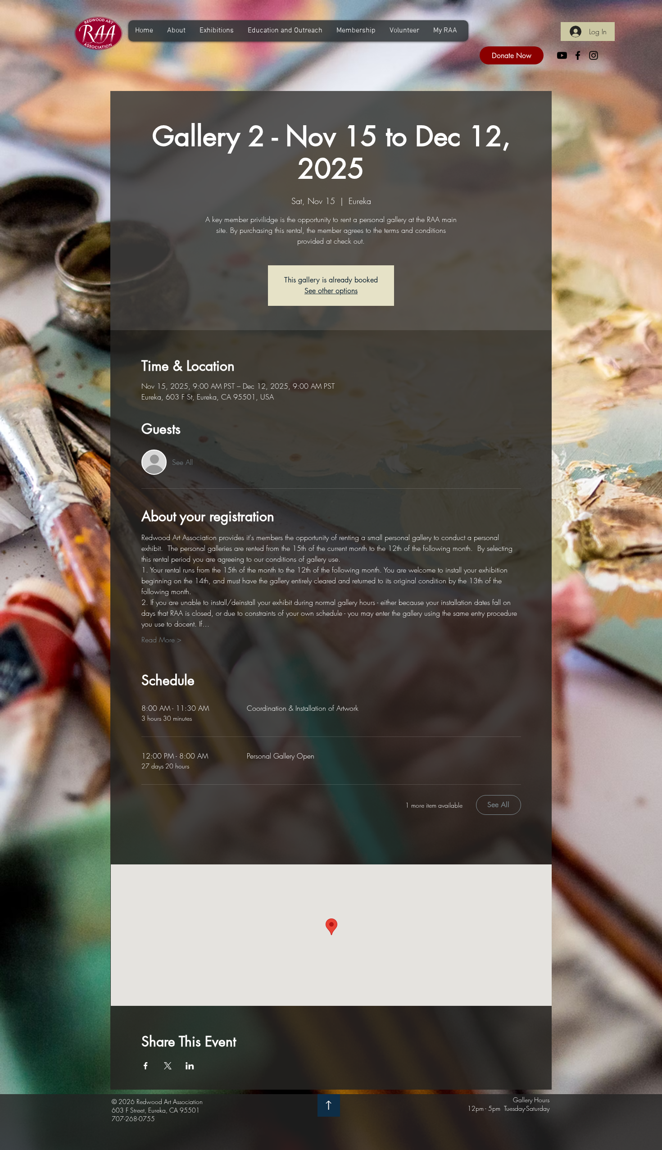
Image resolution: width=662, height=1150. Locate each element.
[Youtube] (562, 55)
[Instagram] (593, 55)
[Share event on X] (167, 1065)
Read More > (161, 640)
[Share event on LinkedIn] (190, 1065)
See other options (331, 290)
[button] (176, 30)
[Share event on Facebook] (145, 1065)
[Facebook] (578, 55)
